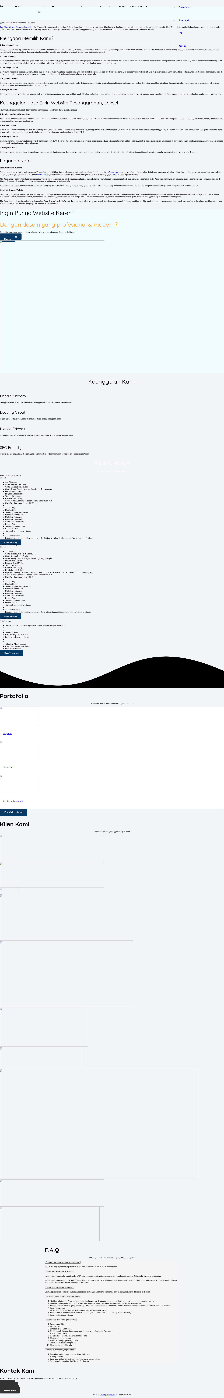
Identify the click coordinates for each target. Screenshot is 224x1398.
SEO (115, 174)
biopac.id (7, 733)
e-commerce (43, 174)
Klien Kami (14, 824)
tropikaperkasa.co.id (13, 801)
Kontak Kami (18, 1370)
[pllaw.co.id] (19, 758)
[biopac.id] (19, 724)
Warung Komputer (115, 172)
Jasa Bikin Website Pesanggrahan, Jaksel (16, 27)
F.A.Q (52, 1249)
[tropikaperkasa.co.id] (19, 792)
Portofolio (14, 696)
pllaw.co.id (8, 767)
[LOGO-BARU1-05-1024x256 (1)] (104, 43)
